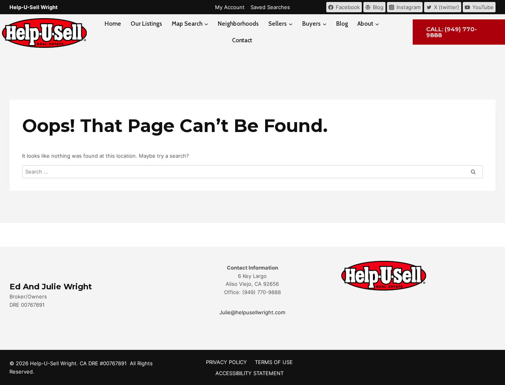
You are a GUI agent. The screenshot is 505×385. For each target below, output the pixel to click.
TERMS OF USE (274, 362)
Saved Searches (270, 7)
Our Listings (146, 23)
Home (113, 23)
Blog (342, 23)
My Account (230, 7)
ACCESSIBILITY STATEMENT (249, 373)
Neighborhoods (238, 23)
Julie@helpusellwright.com (252, 312)
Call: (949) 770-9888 (451, 32)
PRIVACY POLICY (226, 362)
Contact (242, 40)
